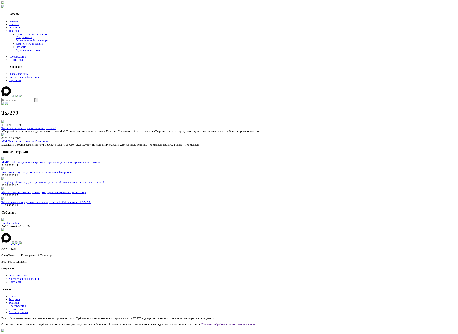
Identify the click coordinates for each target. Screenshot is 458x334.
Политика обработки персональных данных (228, 324)
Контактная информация (24, 76)
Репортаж (14, 27)
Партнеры (15, 80)
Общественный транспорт (32, 40)
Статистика (16, 59)
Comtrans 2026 (10, 223)
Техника (14, 30)
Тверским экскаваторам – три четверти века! (28, 128)
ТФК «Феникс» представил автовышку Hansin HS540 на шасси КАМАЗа (46, 202)
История (21, 46)
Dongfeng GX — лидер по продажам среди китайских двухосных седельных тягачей (52, 182)
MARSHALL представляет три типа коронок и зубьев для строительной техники (51, 162)
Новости (14, 24)
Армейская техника (28, 50)
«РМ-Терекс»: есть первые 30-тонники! (25, 141)
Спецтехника (24, 37)
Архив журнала (18, 312)
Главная (13, 21)
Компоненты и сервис (29, 43)
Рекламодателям (18, 73)
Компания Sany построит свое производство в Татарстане (36, 172)
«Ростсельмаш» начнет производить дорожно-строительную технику (43, 192)
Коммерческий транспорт (31, 33)
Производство (17, 56)
